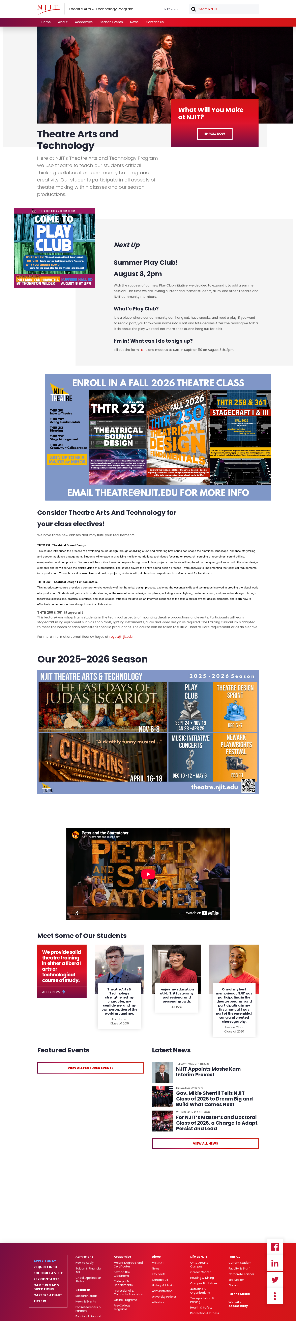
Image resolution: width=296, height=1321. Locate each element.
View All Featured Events (91, 1067)
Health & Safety (201, 1307)
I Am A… (234, 1256)
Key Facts (159, 1274)
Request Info (45, 1267)
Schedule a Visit (48, 1273)
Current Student (240, 1262)
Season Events (111, 22)
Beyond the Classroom (122, 1274)
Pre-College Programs (122, 1307)
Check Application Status (88, 1279)
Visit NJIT (158, 1262)
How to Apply (85, 1262)
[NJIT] (48, 10)
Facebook (275, 1247)
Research (83, 1290)
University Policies (164, 1296)
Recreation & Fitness (204, 1313)
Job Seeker (236, 1280)
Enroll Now (214, 133)
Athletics (158, 1302)
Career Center (200, 1272)
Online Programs (125, 1300)
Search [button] (193, 9)
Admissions (84, 1256)
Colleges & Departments (123, 1283)
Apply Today (44, 1261)
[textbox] (224, 9)
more (275, 1296)
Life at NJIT (198, 1256)
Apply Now (51, 992)
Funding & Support (88, 1316)
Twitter (275, 1280)
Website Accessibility (238, 1304)
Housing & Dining (202, 1278)
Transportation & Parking (202, 1300)
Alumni (233, 1285)
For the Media (239, 1294)
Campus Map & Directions (46, 1287)
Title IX (39, 1301)
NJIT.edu (170, 9)
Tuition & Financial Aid (88, 1270)
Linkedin (275, 1263)
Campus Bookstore (203, 1283)
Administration (162, 1291)
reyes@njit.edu (120, 636)
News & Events (86, 1301)
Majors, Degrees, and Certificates (128, 1264)
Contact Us (155, 22)
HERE (143, 349)
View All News (205, 1143)
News (134, 22)
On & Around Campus (199, 1264)
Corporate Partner (241, 1274)
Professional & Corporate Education (128, 1292)
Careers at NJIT (47, 1295)
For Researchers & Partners (88, 1309)
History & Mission (163, 1285)
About (63, 22)
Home (46, 22)
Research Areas (86, 1296)
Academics (84, 22)
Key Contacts (46, 1279)
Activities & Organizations (200, 1290)
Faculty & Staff (239, 1268)
